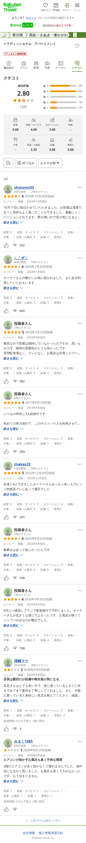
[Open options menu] (79, 187)
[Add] (76, 45)
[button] (26, 189)
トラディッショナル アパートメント (30, 44)
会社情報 (29, 833)
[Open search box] (8, 163)
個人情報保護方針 (51, 833)
